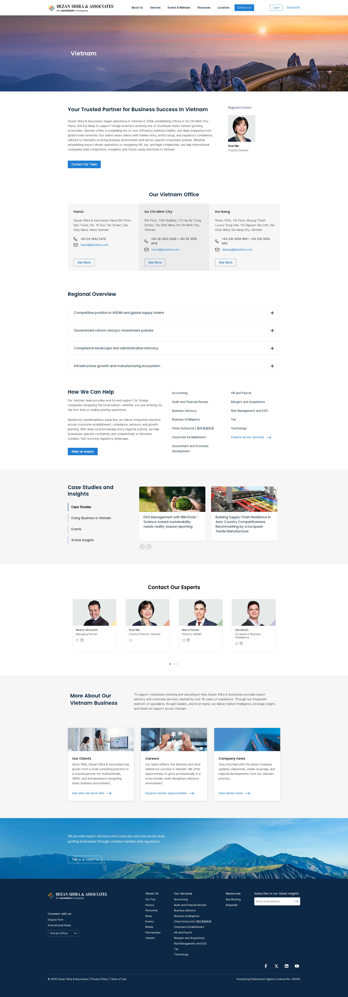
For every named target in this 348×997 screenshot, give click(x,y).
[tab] (170, 664)
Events (76, 529)
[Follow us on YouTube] (297, 965)
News (148, 916)
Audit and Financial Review (190, 402)
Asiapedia (231, 905)
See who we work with (88, 793)
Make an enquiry (83, 451)
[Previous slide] (142, 546)
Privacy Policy (99, 979)
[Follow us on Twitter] (276, 965)
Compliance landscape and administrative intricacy (116, 348)
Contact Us (244, 7)
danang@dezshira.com (237, 249)
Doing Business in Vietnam (91, 518)
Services (155, 7)
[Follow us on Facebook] (266, 965)
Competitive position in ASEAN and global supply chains (119, 312)
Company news (232, 758)
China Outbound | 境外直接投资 (193, 428)
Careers (152, 758)
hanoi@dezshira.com (94, 245)
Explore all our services (248, 437)
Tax (233, 419)
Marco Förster (190, 630)
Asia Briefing (233, 899)
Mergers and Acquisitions (248, 402)
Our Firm (150, 899)
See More (84, 262)
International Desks (59, 925)
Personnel (151, 910)
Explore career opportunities (166, 793)
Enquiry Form (55, 919)
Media (149, 926)
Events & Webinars (179, 7)
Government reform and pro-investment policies (114, 330)
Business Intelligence (186, 419)
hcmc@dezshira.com (165, 249)
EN (293, 7)
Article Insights (82, 540)
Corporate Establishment (189, 437)
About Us (137, 7)
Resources (204, 7)
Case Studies (81, 507)
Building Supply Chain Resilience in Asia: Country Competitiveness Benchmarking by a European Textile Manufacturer (243, 524)
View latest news (231, 793)
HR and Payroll (241, 393)
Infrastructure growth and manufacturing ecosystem (117, 366)
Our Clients (81, 758)
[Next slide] (148, 546)
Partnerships (153, 932)
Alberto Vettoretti (87, 630)
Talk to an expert (83, 859)
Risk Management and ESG (249, 410)
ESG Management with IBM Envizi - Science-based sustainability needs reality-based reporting (171, 522)
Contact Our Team (84, 164)
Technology (239, 428)
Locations (223, 7)
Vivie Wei (134, 630)
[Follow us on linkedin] (286, 965)
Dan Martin (241, 630)
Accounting (179, 393)
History (149, 905)
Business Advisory (184, 410)
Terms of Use (118, 979)
